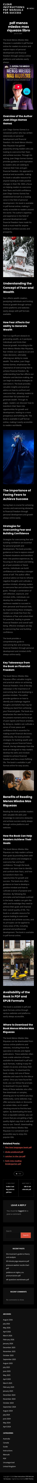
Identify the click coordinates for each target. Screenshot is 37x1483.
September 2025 (9, 1359)
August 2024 (8, 1411)
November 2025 (9, 1351)
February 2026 (8, 1339)
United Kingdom (9, 1466)
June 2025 (7, 1371)
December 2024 (9, 1395)
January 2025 (8, 1391)
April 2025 (7, 1379)
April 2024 (7, 1427)
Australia (6, 1439)
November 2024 (9, 1399)
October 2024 (8, 1403)
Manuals (6, 1454)
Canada (6, 1443)
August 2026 (8, 1320)
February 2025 (8, 1387)
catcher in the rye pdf (15, 1156)
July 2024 (6, 1415)
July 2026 (6, 1324)
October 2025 (8, 1355)
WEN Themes (29, 1479)
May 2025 (6, 1375)
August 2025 (8, 1363)
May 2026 (6, 1328)
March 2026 (7, 1335)
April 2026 (7, 1332)
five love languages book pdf (18, 1147)
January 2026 (8, 1343)
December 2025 (9, 1347)
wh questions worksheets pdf (17, 1279)
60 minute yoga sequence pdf (17, 1261)
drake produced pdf (14, 1152)
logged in (22, 1211)
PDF (20, 1174)
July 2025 (6, 1367)
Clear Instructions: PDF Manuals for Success (14, 8)
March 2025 (7, 1383)
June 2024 (7, 1419)
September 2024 (9, 1407)
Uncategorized (8, 1462)
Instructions (7, 1451)
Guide (5, 1447)
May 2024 (6, 1423)
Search (9, 1231)
